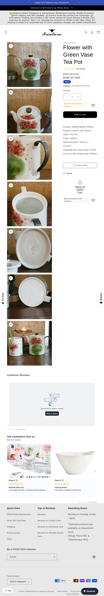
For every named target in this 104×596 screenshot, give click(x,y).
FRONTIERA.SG (31, 591)
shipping (11, 527)
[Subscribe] (54, 557)
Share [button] (69, 173)
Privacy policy (13, 533)
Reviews (42, 514)
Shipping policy (73, 594)
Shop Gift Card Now (16, 520)
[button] (6, 32)
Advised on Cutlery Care (49, 520)
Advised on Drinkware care (50, 527)
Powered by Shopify (46, 591)
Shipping (66, 86)
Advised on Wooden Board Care (50, 534)
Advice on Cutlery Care (80, 189)
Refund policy (62, 591)
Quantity (66, 90)
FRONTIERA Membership (19, 514)
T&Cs (9, 539)
